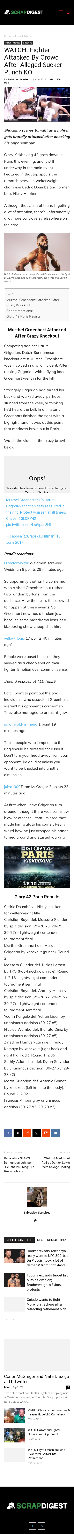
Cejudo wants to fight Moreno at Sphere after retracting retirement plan (46, 1304)
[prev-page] (6, 1319)
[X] (18, 1133)
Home (7, 36)
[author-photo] (37, 1206)
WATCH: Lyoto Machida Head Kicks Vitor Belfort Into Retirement (46, 1454)
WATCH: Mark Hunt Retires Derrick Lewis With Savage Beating (56, 1162)
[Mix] (46, 1133)
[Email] (36, 1133)
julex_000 (12, 786)
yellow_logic (14, 638)
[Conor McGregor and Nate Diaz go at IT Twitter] (37, 1355)
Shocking (27, 42)
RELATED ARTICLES (19, 1240)
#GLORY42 (27, 518)
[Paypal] (37, 1221)
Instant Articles (23, 36)
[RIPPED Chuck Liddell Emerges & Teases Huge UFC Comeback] (14, 1415)
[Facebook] (8, 1133)
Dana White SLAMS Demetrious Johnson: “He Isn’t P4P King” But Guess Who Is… (19, 1164)
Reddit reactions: (19, 311)
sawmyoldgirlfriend (20, 724)
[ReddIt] (27, 1133)
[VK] (55, 1133)
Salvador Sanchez (19, 79)
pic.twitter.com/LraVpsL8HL (29, 524)
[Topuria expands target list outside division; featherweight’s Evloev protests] (14, 1280)
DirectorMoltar (16, 563)
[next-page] (13, 1319)
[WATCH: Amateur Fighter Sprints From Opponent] (14, 1435)
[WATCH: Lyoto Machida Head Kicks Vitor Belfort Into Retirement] (14, 1455)
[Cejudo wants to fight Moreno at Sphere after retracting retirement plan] (14, 1304)
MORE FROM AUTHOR (51, 1240)
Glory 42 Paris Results (23, 316)
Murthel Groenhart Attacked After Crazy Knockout (32, 302)
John (7, 1387)
